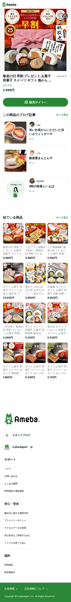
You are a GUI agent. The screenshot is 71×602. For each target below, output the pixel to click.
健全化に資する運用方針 (16, 513)
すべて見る (62, 114)
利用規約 (8, 564)
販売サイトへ (38, 102)
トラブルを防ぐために (15, 542)
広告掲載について (34, 588)
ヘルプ (7, 468)
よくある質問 (10, 483)
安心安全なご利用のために (17, 535)
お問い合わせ (10, 476)
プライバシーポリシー (15, 520)
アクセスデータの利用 (15, 527)
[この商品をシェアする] (65, 16)
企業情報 (9, 588)
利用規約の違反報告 (14, 491)
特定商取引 (9, 572)
